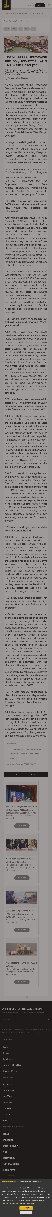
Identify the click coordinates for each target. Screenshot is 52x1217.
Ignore (26, 1212)
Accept (26, 1208)
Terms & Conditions (31, 1200)
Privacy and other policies (10, 1203)
